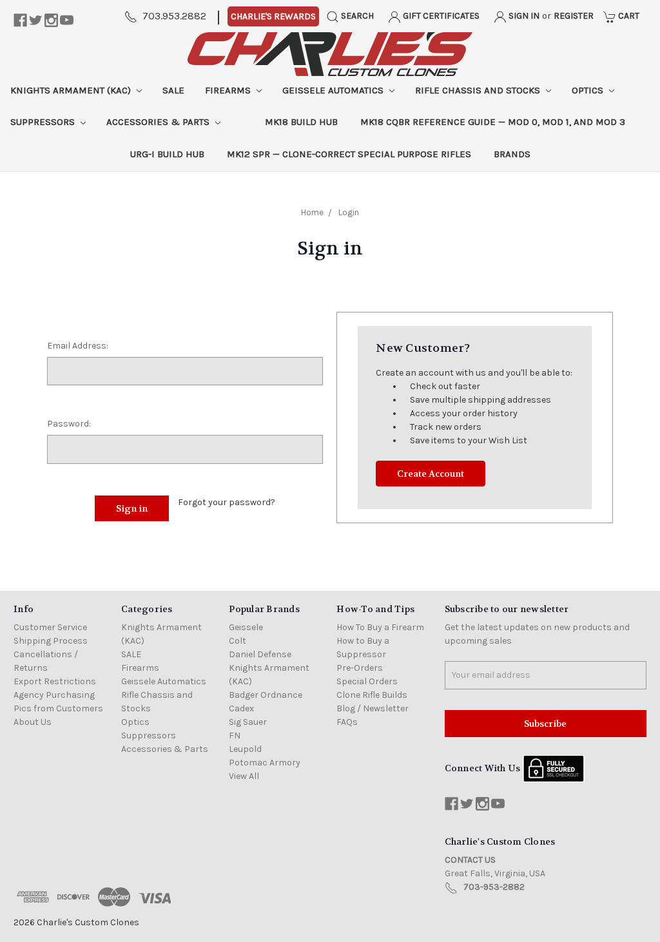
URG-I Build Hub (167, 154)
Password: (69, 423)
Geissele (246, 627)
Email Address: (77, 345)
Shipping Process (51, 640)
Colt (237, 640)
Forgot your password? (226, 502)
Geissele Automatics (334, 90)
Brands (512, 154)
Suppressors (43, 122)
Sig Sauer (248, 721)
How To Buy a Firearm (380, 627)
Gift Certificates (440, 15)
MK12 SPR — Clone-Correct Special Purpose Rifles (349, 154)
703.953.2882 (174, 16)
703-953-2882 (494, 886)
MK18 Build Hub (301, 122)
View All (244, 776)
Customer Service (50, 627)
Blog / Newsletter (372, 708)
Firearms (229, 90)
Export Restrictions (55, 681)
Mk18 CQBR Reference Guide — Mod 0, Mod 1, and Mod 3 (492, 122)
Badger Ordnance (265, 694)
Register (574, 15)
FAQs (347, 721)
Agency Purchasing (54, 694)
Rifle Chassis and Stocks (479, 90)
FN (234, 735)
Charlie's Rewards (273, 16)
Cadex (241, 708)
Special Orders (367, 681)
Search (356, 15)
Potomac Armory (264, 762)
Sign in (523, 15)
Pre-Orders (359, 667)
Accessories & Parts (159, 122)
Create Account (430, 473)
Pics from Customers (58, 708)
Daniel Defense (260, 654)
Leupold (245, 749)
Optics (589, 90)
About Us (33, 721)
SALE (173, 90)
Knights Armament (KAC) (71, 90)
